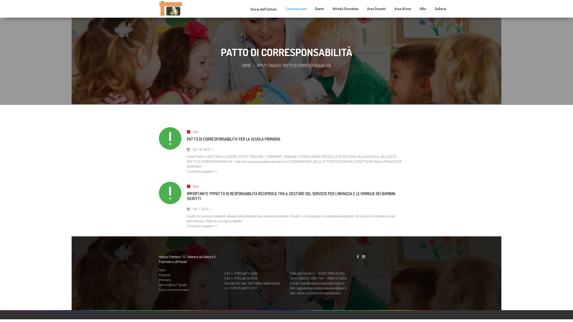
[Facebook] (358, 257)
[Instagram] (363, 257)
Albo (195, 132)
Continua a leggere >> (202, 171)
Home (246, 65)
